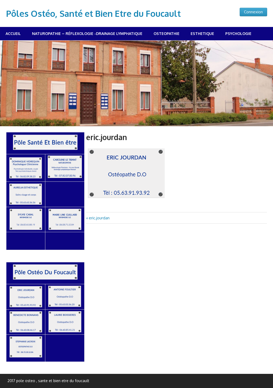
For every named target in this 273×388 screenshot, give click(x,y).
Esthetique (202, 33)
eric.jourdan (99, 217)
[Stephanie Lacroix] (26, 356)
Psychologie (238, 33)
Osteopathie (166, 33)
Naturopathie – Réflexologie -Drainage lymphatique (87, 33)
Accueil (13, 33)
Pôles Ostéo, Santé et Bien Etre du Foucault (93, 13)
